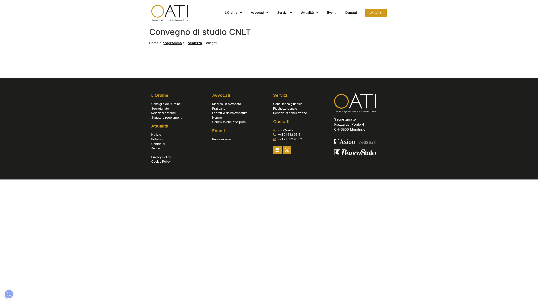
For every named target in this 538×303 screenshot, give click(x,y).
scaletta (195, 43)
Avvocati (257, 12)
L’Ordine (231, 12)
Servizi (282, 12)
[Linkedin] (277, 150)
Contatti (351, 12)
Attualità (307, 12)
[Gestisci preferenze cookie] (8, 294)
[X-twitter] (287, 150)
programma (172, 43)
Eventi (331, 12)
